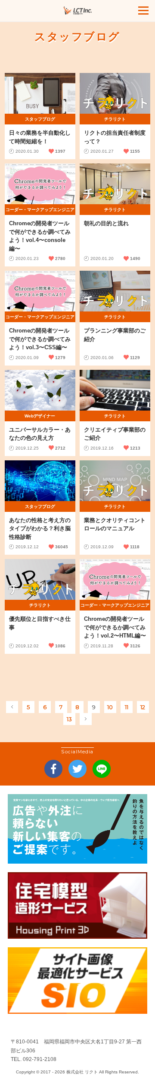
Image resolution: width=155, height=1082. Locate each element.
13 (69, 719)
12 (142, 707)
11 (126, 707)
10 (110, 707)
